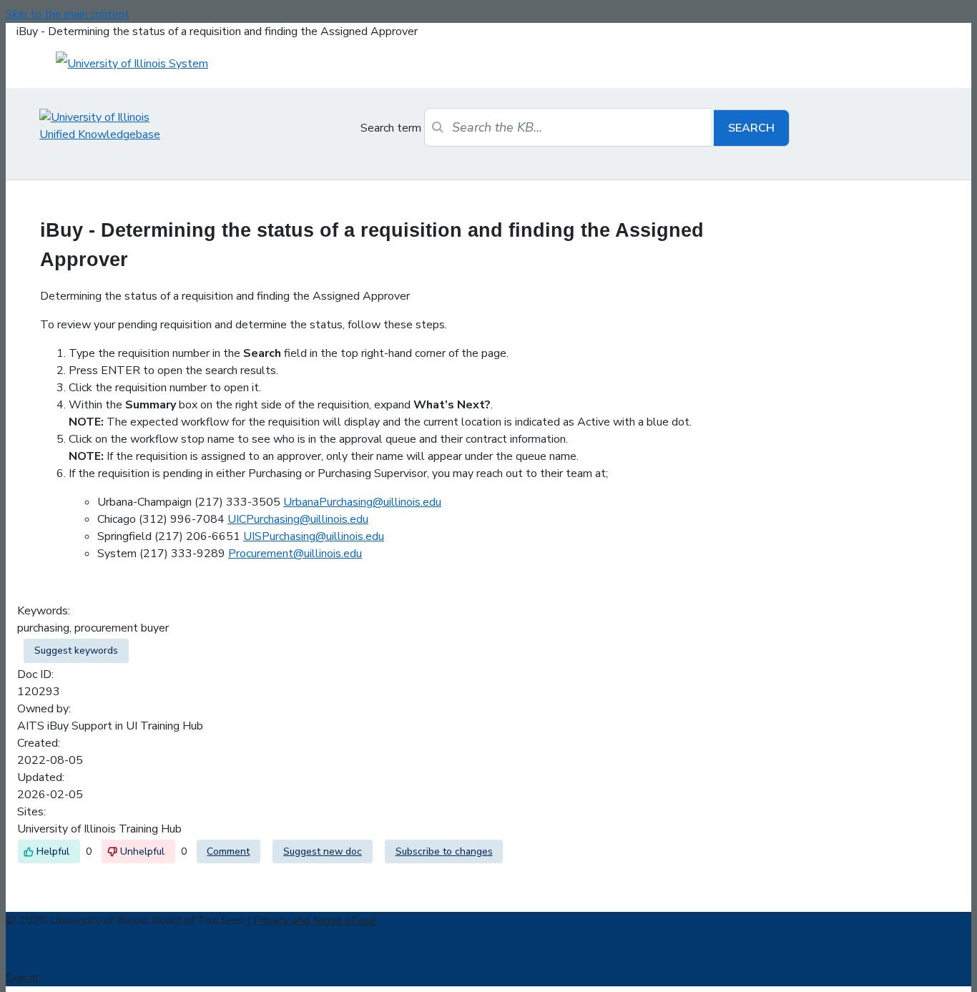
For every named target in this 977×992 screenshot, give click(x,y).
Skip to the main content (67, 14)
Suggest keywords (76, 650)
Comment (228, 851)
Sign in (22, 978)
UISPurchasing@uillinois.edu (313, 536)
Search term (390, 128)
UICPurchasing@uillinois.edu (297, 519)
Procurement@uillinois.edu (295, 553)
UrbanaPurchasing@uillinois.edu (362, 502)
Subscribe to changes (444, 851)
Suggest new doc (322, 851)
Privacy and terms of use (314, 920)
